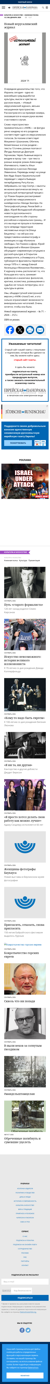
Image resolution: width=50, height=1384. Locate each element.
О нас (25, 1236)
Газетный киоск (25, 2)
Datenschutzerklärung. (28, 1312)
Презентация (34, 560)
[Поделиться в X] (20, 330)
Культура (23, 560)
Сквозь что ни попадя (19, 1001)
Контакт (25, 1265)
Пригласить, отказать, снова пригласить (24, 926)
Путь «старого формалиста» (23, 605)
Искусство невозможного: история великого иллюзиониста (22, 660)
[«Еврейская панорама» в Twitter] (28, 1329)
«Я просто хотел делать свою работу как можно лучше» (24, 818)
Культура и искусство (13, 15)
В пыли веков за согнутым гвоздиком (23, 1047)
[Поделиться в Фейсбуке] (10, 330)
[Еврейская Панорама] (25, 7)
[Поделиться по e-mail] (40, 330)
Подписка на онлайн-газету (25, 1244)
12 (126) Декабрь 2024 (12, 17)
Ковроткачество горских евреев (21, 954)
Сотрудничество (25, 1249)
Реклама (25, 1253)
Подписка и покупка (25, 1240)
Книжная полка (31, 15)
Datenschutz (33, 1367)
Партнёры (25, 1261)
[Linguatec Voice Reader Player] (16, 8)
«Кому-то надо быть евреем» (24, 718)
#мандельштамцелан (19, 1094)
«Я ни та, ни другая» (18, 765)
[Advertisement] (25, 520)
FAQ (25, 1257)
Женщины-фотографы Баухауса (20, 871)
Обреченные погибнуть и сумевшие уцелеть (22, 1140)
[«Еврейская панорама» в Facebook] (22, 1329)
